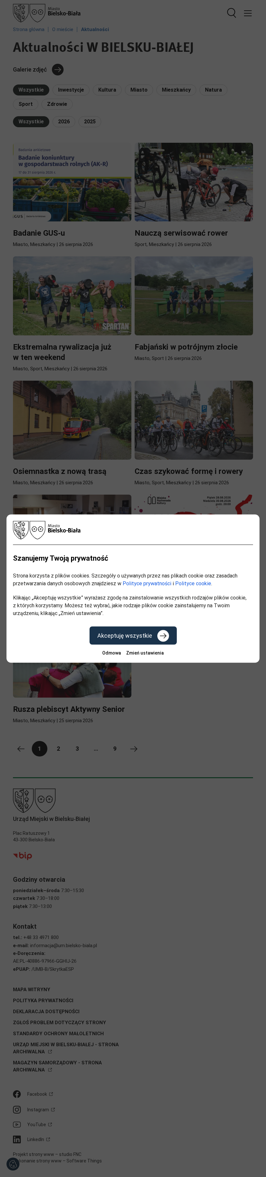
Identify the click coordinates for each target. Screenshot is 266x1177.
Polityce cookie (193, 583)
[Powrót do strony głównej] (133, 530)
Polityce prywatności (147, 583)
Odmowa (111, 653)
